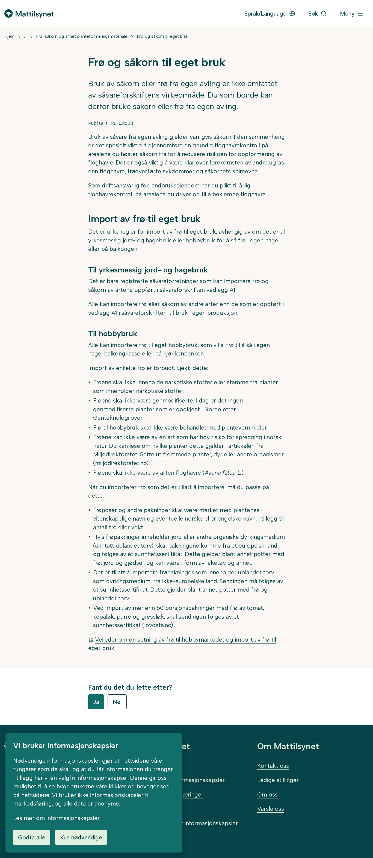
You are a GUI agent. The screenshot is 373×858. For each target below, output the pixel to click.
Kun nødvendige (81, 837)
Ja (96, 701)
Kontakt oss (273, 765)
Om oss (267, 794)
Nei (117, 701)
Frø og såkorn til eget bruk (162, 36)
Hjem (9, 36)
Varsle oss (270, 808)
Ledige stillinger (278, 780)
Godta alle (31, 837)
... (25, 36)
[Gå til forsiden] (29, 13)
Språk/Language (265, 13)
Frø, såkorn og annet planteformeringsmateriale (81, 36)
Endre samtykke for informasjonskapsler (184, 823)
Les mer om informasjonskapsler (56, 818)
